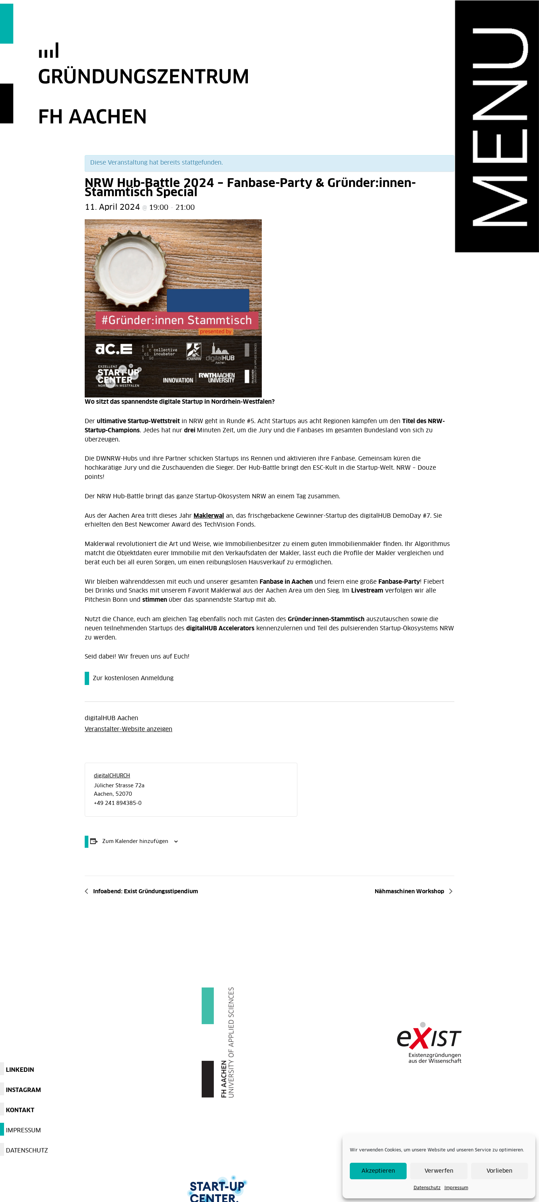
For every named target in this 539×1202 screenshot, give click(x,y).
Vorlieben (499, 1171)
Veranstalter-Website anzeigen (128, 729)
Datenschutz (427, 1188)
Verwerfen (439, 1171)
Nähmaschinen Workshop (410, 891)
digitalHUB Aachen (111, 718)
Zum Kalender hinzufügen (135, 841)
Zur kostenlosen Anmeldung (133, 678)
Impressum (456, 1188)
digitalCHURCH (112, 775)
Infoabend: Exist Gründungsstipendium (145, 891)
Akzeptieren (378, 1171)
